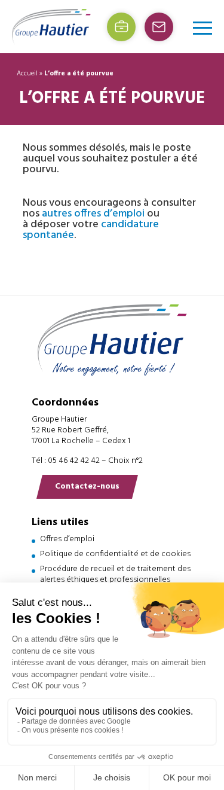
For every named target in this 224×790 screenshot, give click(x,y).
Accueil (27, 73)
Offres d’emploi (67, 539)
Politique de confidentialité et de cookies (115, 554)
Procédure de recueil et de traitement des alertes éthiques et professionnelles (115, 574)
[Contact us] (159, 27)
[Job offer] (121, 27)
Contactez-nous (87, 486)
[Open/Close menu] (202, 27)
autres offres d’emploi (93, 213)
